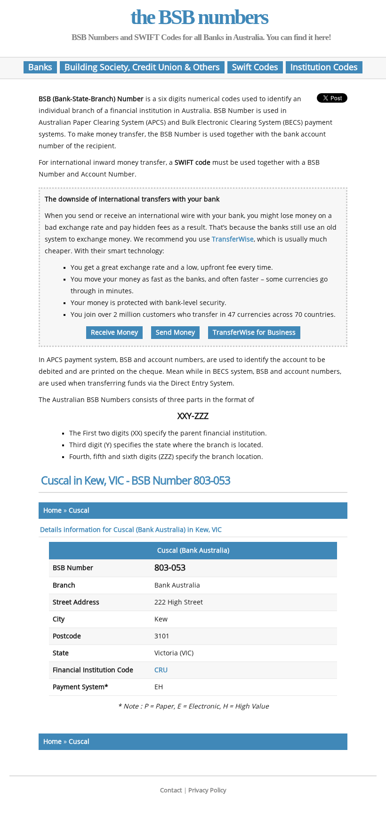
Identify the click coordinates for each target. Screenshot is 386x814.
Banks (40, 67)
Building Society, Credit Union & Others (142, 67)
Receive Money (114, 333)
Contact (171, 790)
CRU (161, 670)
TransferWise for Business (254, 333)
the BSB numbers (199, 17)
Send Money (175, 333)
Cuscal (79, 511)
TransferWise (233, 239)
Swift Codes (255, 67)
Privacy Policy (207, 790)
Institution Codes (324, 67)
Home (52, 511)
